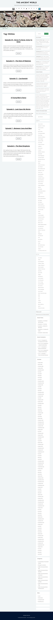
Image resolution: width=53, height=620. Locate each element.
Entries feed (40, 597)
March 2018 (40, 442)
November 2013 (41, 518)
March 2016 (40, 476)
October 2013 (40, 520)
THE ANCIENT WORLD (26, 3)
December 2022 (41, 392)
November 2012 (41, 541)
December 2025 (41, 369)
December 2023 (41, 381)
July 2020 (39, 414)
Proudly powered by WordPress (22, 617)
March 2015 (40, 494)
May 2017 (39, 457)
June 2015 (40, 490)
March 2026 (40, 364)
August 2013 (40, 524)
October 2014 (40, 503)
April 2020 (40, 416)
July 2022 (39, 397)
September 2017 (41, 451)
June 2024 (40, 379)
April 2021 (40, 409)
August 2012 (40, 546)
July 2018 (39, 438)
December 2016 (41, 461)
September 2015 (41, 485)
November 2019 (41, 423)
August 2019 (40, 429)
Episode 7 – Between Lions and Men (18, 128)
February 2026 (40, 366)
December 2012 (41, 539)
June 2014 (40, 511)
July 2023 (39, 386)
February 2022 (40, 399)
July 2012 (39, 548)
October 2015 (40, 483)
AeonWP (34, 617)
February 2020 (40, 420)
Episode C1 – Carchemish (19, 78)
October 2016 (40, 464)
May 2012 (39, 552)
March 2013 (40, 533)
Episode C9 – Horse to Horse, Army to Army (18, 41)
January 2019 (40, 435)
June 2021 (40, 405)
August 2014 (40, 507)
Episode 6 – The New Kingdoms (18, 146)
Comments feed (41, 599)
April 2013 (40, 531)
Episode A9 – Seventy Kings (43, 332)
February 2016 (40, 477)
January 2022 (40, 401)
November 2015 (41, 481)
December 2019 (41, 422)
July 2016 (39, 470)
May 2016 (39, 472)
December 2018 (41, 436)
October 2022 (40, 395)
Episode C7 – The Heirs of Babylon (18, 61)
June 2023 (40, 388)
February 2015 (40, 496)
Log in (39, 595)
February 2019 (40, 433)
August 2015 (40, 487)
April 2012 (40, 554)
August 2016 (40, 468)
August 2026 (40, 362)
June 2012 (40, 550)
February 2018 (40, 444)
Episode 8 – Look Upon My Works (18, 109)
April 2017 (40, 459)
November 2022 (41, 394)
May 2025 (39, 375)
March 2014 (40, 516)
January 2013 (40, 537)
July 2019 (39, 431)
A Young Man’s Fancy (18, 98)
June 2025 (40, 373)
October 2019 (40, 425)
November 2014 (41, 502)
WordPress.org (41, 601)
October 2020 (40, 412)
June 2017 (40, 455)
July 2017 (39, 453)
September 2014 (41, 505)
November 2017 (41, 448)
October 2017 (40, 449)
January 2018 (40, 446)
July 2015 (39, 489)
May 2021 (39, 407)
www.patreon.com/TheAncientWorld (42, 314)
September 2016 (41, 466)
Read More (19, 53)
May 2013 (39, 529)
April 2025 (40, 377)
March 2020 (40, 418)
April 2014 (40, 515)
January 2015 (40, 498)
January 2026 (40, 368)
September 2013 (41, 522)
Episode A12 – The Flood (42, 324)
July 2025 (39, 371)
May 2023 (39, 390)
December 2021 (41, 403)
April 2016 (40, 474)
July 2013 (39, 526)
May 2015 (39, 492)
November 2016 (41, 462)
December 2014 (41, 500)
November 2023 (41, 382)
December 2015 (41, 479)
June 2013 (40, 528)
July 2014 (39, 509)
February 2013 (40, 535)
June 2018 (40, 440)
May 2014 (39, 513)
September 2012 (41, 544)
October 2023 (40, 384)
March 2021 (40, 410)
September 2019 (41, 427)
